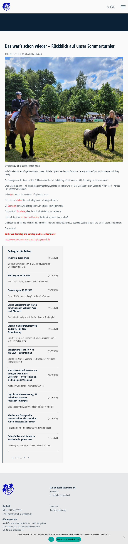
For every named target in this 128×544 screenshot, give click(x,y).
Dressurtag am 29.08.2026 (20, 290)
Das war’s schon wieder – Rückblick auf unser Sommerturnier (60, 46)
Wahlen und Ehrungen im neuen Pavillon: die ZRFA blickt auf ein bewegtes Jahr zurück (22, 418)
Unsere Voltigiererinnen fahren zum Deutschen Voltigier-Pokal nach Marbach (22, 308)
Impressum (54, 506)
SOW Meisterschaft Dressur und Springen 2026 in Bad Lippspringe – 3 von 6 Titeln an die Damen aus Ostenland (22, 375)
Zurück (111, 7)
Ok (51, 539)
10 (24, 457)
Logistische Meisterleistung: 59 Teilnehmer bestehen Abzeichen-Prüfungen (22, 397)
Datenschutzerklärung (58, 509)
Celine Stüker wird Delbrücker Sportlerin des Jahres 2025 (22, 438)
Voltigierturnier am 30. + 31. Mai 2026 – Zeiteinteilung (21, 351)
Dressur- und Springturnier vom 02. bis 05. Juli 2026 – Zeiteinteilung (22, 328)
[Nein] (124, 537)
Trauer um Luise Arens (18, 257)
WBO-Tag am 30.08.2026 (19, 275)
